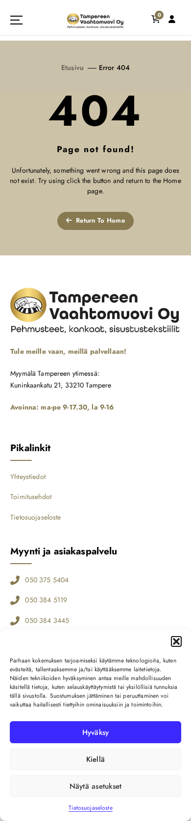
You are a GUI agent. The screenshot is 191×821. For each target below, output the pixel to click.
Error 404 (114, 67)
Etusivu (72, 67)
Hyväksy (95, 732)
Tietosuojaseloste (90, 807)
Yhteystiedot (28, 476)
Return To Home (99, 220)
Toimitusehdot (30, 497)
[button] (176, 641)
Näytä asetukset (96, 786)
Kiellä (95, 759)
